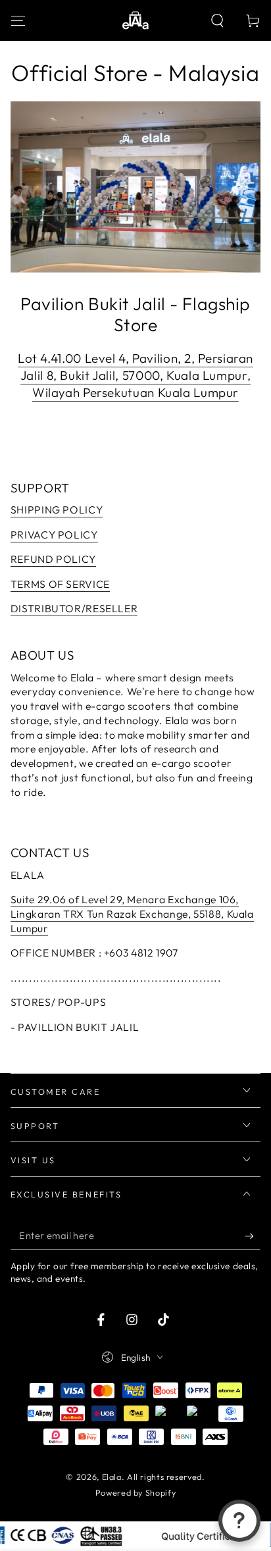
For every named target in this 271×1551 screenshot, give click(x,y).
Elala (112, 1476)
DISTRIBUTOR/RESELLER (74, 608)
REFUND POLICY (53, 558)
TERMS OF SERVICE (60, 584)
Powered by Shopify (135, 1492)
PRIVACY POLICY (54, 534)
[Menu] (18, 20)
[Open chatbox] (239, 1521)
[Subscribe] (252, 1236)
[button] (217, 20)
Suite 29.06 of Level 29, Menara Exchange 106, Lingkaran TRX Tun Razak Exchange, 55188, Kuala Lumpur (132, 914)
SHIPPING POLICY (57, 509)
